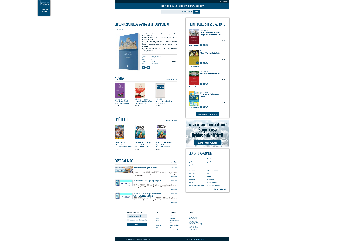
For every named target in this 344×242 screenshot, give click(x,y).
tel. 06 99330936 (193, 226)
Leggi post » (174, 176)
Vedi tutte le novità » (171, 79)
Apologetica (192, 171)
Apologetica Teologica (212, 171)
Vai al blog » (174, 162)
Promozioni (158, 225)
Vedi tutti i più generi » (220, 189)
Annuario (208, 165)
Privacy (171, 227)
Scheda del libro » (194, 46)
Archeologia (192, 173)
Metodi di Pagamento (175, 223)
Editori (172, 6)
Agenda (190, 162)
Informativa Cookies (174, 230)
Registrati (225, 1)
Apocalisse (209, 168)
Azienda (167, 6)
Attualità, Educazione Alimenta (196, 185)
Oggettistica (191, 6)
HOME (162, 6)
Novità (185, 6)
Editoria (172, 216)
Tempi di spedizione (174, 220)
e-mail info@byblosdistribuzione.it (197, 230)
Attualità (191, 182)
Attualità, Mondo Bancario (213, 185)
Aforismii (208, 159)
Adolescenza (192, 159)
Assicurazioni (192, 179)
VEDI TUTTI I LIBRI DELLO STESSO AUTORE (207, 114)
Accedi (220, 1)
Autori (176, 6)
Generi (181, 6)
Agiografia (209, 162)
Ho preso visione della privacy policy (138, 220)
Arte (207, 173)
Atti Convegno (210, 179)
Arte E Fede (191, 176)
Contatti (202, 6)
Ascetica (208, 176)
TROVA (196, 12)
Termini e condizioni (174, 225)
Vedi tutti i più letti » (171, 120)
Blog (197, 6)
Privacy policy (190, 239)
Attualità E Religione (211, 182)
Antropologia (192, 168)
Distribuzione (173, 218)
